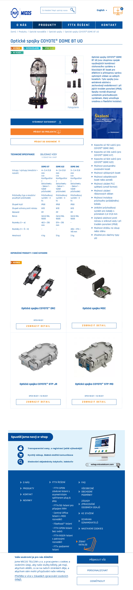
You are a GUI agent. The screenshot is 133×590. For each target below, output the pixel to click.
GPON (50, 48)
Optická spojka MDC (94, 308)
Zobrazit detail (38, 326)
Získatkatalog (83, 543)
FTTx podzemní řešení (60, 548)
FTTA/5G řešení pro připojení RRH (62, 507)
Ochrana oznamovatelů (89, 521)
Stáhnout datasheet (44, 121)
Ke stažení (87, 513)
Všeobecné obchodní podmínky (87, 492)
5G (17, 52)
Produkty (47, 25)
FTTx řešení (79, 25)
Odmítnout (97, 581)
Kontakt (109, 25)
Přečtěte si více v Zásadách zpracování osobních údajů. (41, 577)
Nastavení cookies (92, 528)
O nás (22, 25)
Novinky (27, 500)
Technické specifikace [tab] (23, 154)
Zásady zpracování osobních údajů (90, 504)
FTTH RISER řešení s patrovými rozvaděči (62, 539)
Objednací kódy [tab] (48, 156)
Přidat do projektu (45, 131)
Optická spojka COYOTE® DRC (38, 308)
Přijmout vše (97, 559)
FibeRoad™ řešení (62, 523)
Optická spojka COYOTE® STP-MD (94, 384)
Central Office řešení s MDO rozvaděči (60, 516)
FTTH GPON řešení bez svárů (62, 529)
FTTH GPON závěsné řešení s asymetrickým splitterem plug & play (61, 494)
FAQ (83, 482)
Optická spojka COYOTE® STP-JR (38, 384)
